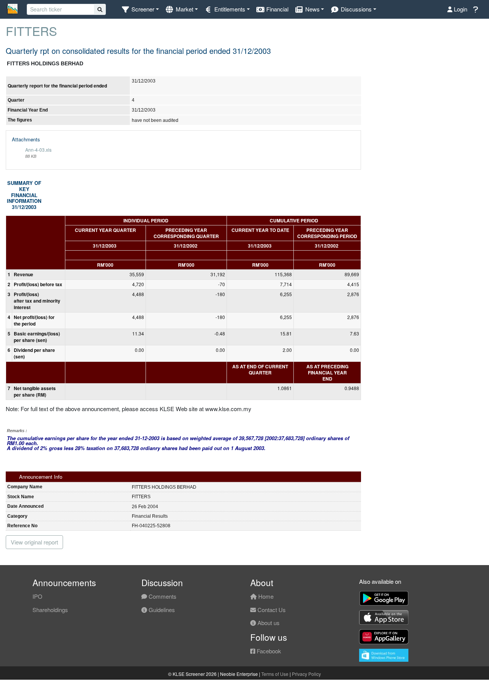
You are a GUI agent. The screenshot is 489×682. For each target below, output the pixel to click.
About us (268, 623)
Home (265, 596)
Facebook (268, 651)
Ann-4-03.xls (38, 149)
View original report (34, 542)
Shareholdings (50, 610)
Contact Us (271, 610)
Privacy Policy (306, 674)
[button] (140, 9)
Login (459, 9)
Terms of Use (274, 674)
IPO (37, 596)
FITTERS (31, 30)
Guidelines (161, 610)
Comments (161, 596)
